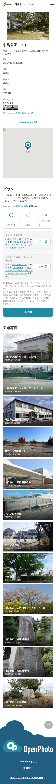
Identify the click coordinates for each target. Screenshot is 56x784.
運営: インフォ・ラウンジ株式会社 (26, 777)
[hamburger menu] (52, 4)
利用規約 (27, 768)
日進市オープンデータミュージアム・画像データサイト (19, 245)
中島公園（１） (19, 239)
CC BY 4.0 (18, 242)
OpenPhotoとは (27, 761)
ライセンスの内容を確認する (16, 113)
